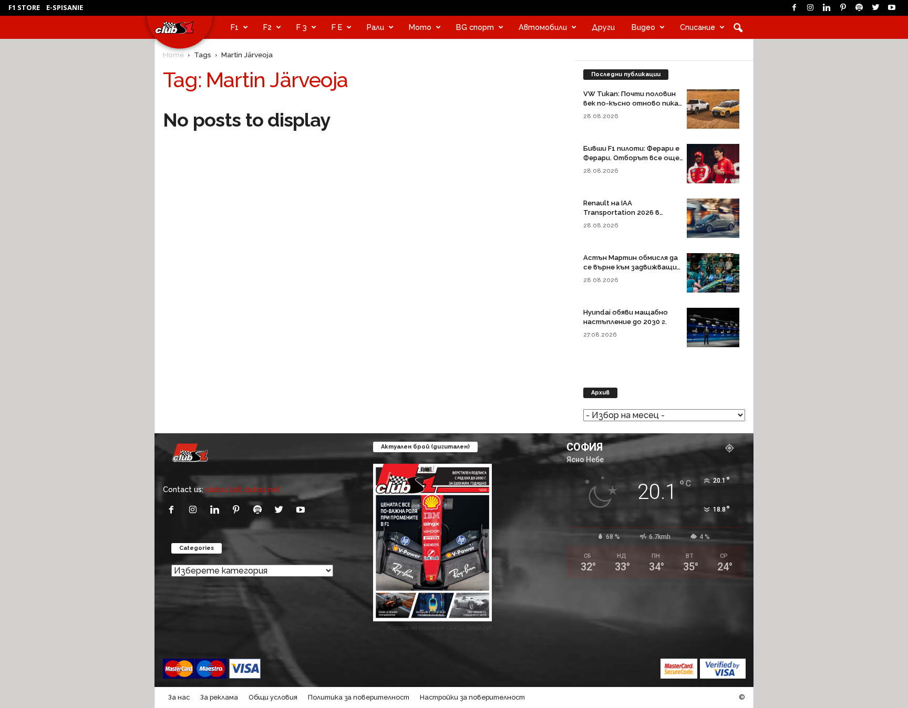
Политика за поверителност (358, 697)
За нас (179, 697)
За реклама (219, 697)
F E (337, 27)
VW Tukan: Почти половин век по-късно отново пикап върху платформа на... (633, 103)
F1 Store (24, 7)
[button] (737, 27)
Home (173, 54)
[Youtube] (891, 8)
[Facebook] (794, 8)
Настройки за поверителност (472, 697)
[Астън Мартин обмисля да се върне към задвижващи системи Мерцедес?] (713, 273)
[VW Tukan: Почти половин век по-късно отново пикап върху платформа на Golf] (713, 109)
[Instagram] (810, 8)
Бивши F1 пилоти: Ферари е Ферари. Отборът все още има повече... (631, 157)
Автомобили (543, 27)
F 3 (301, 27)
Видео (643, 27)
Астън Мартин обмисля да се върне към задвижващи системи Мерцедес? (630, 267)
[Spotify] (859, 8)
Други (603, 27)
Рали (375, 27)
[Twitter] (875, 8)
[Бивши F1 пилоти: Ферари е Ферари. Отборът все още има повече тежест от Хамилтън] (713, 163)
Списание (697, 27)
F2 (267, 27)
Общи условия (273, 697)
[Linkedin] (826, 8)
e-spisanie (64, 7)
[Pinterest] (843, 8)
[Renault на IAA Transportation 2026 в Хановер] (713, 218)
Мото (420, 27)
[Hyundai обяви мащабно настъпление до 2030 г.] (713, 327)
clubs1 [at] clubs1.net (242, 489)
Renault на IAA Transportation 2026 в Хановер (621, 212)
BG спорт (475, 27)
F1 (235, 27)
